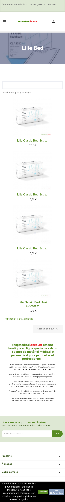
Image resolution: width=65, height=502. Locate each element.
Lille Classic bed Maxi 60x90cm (32, 304)
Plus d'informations (56, 492)
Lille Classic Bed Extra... (32, 140)
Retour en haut (48, 329)
